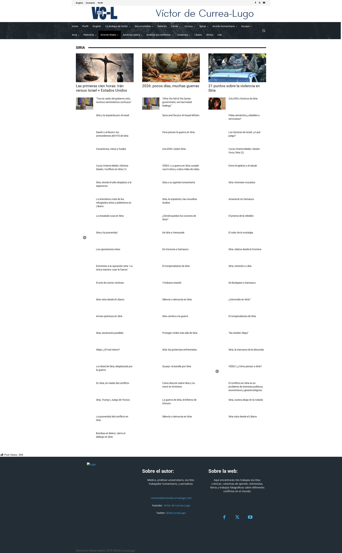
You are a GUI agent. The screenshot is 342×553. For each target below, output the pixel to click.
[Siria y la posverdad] (84, 237)
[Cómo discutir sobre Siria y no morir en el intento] (150, 388)
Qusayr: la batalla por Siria (176, 366)
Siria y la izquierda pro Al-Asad (112, 115)
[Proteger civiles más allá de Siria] (150, 338)
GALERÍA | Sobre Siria (174, 149)
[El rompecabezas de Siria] (150, 271)
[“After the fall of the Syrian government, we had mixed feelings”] (150, 104)
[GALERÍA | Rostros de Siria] (217, 104)
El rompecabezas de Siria (176, 266)
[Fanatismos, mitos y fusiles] (84, 154)
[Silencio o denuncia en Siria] (150, 304)
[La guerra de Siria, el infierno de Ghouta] (150, 405)
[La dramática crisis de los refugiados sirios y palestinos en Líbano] (84, 204)
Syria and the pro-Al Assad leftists (180, 115)
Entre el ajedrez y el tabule (243, 165)
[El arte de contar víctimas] (84, 288)
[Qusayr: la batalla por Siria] (150, 371)
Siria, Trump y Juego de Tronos (113, 399)
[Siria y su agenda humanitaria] (150, 187)
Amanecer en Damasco (241, 199)
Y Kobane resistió (171, 282)
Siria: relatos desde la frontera (245, 249)
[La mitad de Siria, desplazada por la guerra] (84, 371)
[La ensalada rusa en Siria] (84, 221)
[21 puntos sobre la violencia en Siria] (237, 67)
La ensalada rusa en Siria (110, 215)
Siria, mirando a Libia (240, 266)
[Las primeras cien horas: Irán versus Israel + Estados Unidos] (105, 67)
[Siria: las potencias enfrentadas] (150, 355)
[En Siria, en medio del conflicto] (84, 388)
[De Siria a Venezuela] (150, 237)
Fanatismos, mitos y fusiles (111, 149)
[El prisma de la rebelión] (217, 221)
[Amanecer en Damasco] (217, 204)
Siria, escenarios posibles (109, 332)
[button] (264, 31)
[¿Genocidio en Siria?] (217, 304)
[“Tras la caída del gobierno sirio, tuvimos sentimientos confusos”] (84, 104)
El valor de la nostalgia (241, 232)
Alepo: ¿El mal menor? (108, 349)
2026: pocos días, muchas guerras (170, 86)
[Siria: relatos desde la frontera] (217, 254)
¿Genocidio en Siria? (240, 299)
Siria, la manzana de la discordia (246, 349)
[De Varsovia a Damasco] (150, 254)
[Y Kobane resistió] (150, 288)
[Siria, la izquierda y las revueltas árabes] (150, 204)
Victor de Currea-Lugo (177, 505)
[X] (260, 3)
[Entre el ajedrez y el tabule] (217, 171)
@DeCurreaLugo (176, 513)
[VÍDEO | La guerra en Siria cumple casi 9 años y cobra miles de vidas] (150, 171)
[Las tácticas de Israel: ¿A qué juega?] (217, 137)
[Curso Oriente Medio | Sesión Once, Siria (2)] (217, 154)
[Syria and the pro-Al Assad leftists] (150, 120)
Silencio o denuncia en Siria (177, 299)
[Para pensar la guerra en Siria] (150, 137)
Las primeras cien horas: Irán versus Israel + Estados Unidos (101, 88)
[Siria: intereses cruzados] (217, 187)
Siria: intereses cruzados (242, 182)
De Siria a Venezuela (173, 232)
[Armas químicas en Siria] (84, 321)
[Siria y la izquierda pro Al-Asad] (84, 120)
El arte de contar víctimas (110, 282)
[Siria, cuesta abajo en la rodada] (217, 405)
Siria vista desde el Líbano (110, 299)
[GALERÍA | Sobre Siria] (150, 154)
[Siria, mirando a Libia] (217, 271)
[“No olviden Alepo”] (217, 338)
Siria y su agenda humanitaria (178, 182)
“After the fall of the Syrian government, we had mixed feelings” (177, 102)
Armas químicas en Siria (109, 316)
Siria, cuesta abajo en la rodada (246, 399)
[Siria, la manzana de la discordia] (217, 355)
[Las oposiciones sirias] (84, 254)
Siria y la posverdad (106, 232)
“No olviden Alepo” (238, 332)
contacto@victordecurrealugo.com (171, 498)
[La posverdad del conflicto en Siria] (84, 421)
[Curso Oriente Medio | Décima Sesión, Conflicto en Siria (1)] (84, 171)
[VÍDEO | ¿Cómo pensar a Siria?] (217, 371)
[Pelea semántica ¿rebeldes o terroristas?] (217, 120)
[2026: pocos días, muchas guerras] (171, 67)
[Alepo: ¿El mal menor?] (84, 355)
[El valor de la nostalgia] (217, 237)
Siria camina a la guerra (175, 316)
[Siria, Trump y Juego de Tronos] (84, 405)
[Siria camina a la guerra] (150, 321)
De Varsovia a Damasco (175, 249)
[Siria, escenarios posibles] (84, 338)
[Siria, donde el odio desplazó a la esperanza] (84, 187)
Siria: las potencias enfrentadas (179, 349)
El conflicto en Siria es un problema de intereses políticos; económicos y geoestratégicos (246, 387)
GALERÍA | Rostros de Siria (243, 98)
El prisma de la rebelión (241, 215)
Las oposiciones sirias (108, 249)
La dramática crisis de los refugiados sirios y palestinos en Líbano (113, 203)
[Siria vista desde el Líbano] (84, 304)
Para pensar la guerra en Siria (178, 132)
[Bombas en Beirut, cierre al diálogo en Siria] (84, 438)
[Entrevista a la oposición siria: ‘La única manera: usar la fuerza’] (84, 271)
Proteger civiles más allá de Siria (179, 332)
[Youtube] (264, 3)
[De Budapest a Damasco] (217, 288)
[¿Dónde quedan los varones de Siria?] (150, 221)
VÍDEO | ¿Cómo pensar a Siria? (245, 366)
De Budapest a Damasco (242, 282)
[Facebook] (255, 3)
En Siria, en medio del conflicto (112, 383)
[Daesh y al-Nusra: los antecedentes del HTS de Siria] (84, 137)
